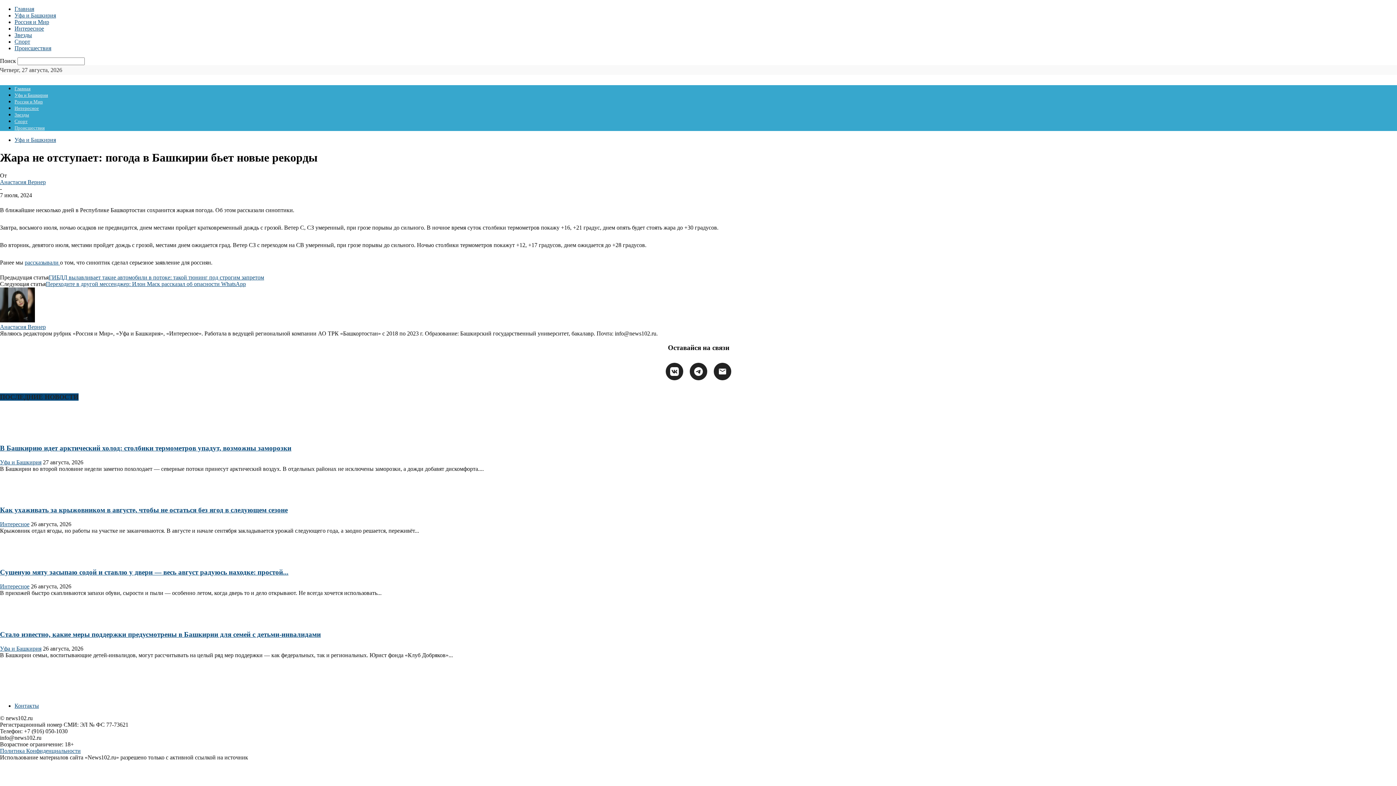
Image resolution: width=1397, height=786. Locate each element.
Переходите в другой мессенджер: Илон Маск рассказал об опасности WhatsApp (146, 284)
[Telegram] (698, 371)
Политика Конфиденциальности (40, 751)
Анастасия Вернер (23, 182)
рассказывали (42, 262)
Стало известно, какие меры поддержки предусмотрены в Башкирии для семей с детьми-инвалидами (160, 634)
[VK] (674, 371)
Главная (24, 9)
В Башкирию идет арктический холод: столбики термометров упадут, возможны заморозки (145, 448)
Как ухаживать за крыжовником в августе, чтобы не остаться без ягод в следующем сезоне (144, 510)
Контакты (27, 706)
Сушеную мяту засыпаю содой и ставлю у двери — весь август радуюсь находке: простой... (144, 572)
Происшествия (33, 48)
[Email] (722, 371)
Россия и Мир (32, 22)
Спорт (22, 42)
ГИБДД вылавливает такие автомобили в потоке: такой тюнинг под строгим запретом (156, 277)
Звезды (23, 35)
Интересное (29, 28)
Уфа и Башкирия (35, 15)
